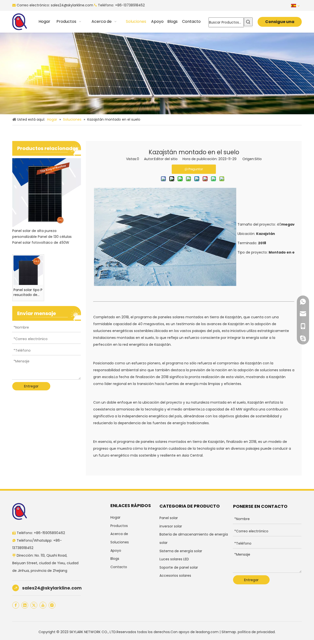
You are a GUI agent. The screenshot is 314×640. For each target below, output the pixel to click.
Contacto (118, 566)
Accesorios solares (175, 575)
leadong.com (207, 631)
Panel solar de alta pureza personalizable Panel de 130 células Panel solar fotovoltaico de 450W (42, 236)
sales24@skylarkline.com (72, 5)
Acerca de (119, 533)
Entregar (31, 386)
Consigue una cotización (279, 23)
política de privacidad (256, 631)
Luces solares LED (174, 559)
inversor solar (170, 526)
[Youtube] (42, 605)
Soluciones (119, 542)
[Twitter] (33, 605)
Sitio (258, 158)
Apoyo (115, 550)
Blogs (114, 558)
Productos (119, 525)
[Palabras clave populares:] (248, 21)
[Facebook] (15, 605)
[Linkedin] (24, 605)
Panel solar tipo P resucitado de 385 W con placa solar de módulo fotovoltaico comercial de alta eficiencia (27, 292)
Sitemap (229, 631)
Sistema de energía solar (180, 551)
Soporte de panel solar (178, 567)
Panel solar (168, 517)
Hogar (115, 517)
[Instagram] (52, 605)
